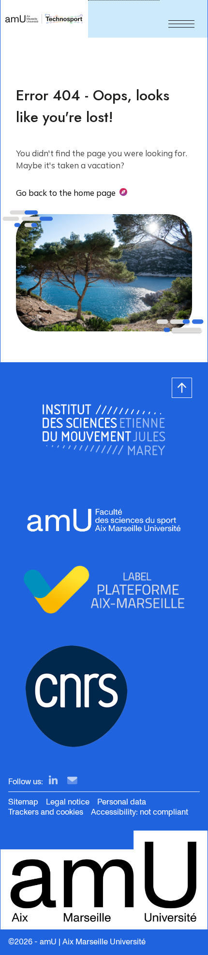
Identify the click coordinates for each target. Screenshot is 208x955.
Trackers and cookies (45, 812)
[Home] (44, 19)
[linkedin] (53, 781)
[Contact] (72, 781)
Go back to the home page (66, 193)
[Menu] (181, 19)
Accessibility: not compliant (139, 812)
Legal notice (67, 801)
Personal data (121, 801)
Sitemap (23, 801)
